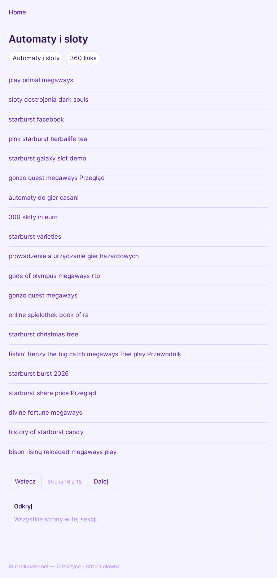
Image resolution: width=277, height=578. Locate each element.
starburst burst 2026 (39, 373)
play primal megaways (41, 80)
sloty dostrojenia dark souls (48, 99)
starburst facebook (36, 119)
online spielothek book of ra (49, 314)
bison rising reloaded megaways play (62, 451)
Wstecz (25, 481)
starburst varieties (35, 236)
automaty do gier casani (44, 197)
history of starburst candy (46, 432)
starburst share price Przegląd (52, 393)
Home (17, 12)
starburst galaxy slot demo (47, 158)
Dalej (101, 481)
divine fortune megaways (45, 412)
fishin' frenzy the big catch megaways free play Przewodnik (95, 354)
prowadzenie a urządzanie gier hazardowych (74, 256)
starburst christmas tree (43, 334)
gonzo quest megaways (43, 295)
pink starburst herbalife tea (48, 138)
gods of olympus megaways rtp (54, 275)
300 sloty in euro (33, 217)
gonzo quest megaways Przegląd (57, 177)
